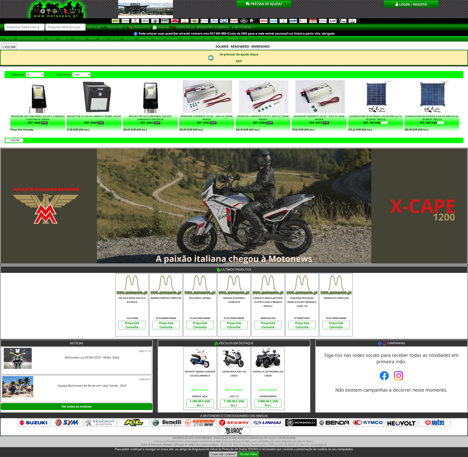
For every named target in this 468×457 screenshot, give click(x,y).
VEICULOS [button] (94, 27)
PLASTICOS (197, 39)
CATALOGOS (141, 27)
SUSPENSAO (218, 39)
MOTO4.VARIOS (173, 39)
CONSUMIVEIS (79, 39)
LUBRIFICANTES (144, 39)
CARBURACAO (65, 39)
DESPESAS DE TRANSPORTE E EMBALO (202, 27)
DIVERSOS (103, 39)
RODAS (208, 39)
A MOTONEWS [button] (242, 27)
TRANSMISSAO (232, 39)
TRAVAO (244, 39)
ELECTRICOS (115, 39)
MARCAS (162, 27)
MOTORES (186, 39)
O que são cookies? (223, 454)
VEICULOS (10, 39)
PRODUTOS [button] (115, 27)
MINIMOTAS (158, 39)
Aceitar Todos (249, 454)
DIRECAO (92, 39)
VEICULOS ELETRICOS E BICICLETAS (30, 39)
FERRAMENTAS (129, 39)
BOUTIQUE (52, 39)
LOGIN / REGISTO (412, 4)
